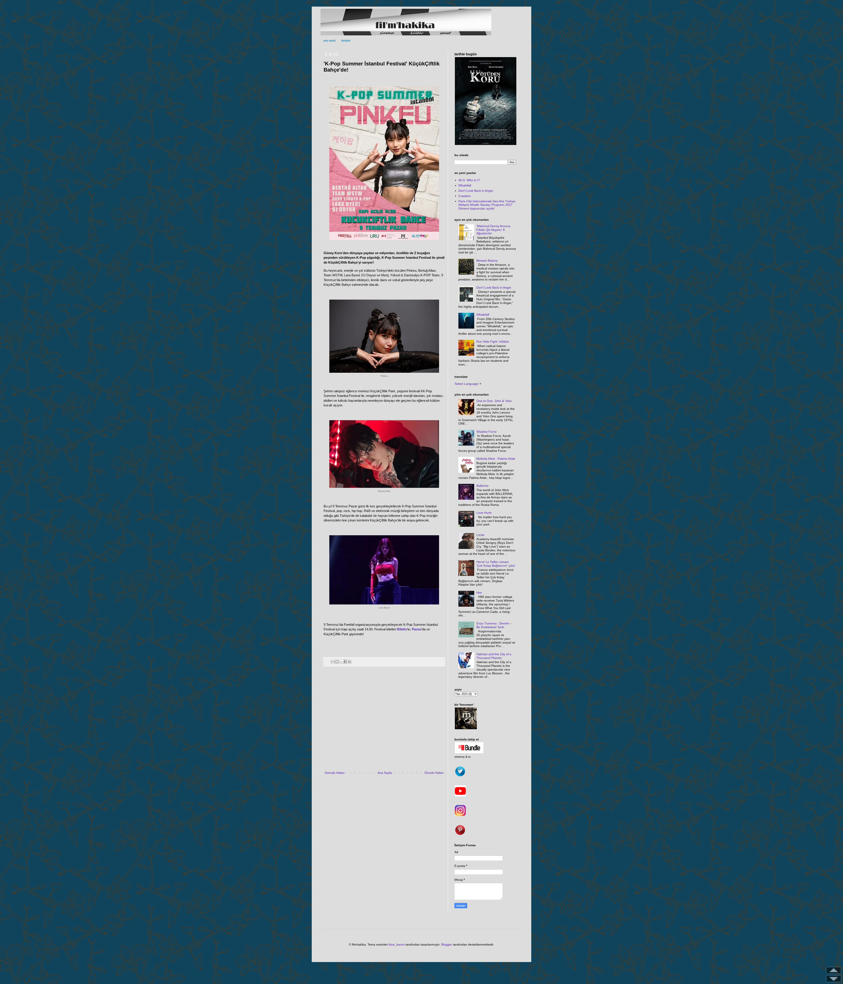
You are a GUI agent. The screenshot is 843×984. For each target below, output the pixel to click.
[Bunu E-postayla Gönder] (333, 661)
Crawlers (464, 196)
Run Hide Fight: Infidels (492, 341)
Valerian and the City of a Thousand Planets (493, 656)
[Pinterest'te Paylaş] (349, 661)
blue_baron (397, 944)
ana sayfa (329, 40)
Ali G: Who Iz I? (469, 180)
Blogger (446, 944)
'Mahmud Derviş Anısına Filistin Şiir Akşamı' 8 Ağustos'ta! (493, 229)
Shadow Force (486, 431)
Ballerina (482, 485)
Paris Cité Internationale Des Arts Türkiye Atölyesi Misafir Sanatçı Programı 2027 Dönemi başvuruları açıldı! (486, 204)
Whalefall (464, 185)
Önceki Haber (434, 772)
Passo (416, 629)
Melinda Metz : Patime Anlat (495, 458)
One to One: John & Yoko (494, 401)
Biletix (402, 629)
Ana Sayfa (385, 772)
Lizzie (480, 535)
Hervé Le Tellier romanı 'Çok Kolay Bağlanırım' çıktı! (495, 563)
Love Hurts (484, 512)
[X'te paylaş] (341, 661)
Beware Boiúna (486, 260)
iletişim (345, 40)
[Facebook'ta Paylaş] (345, 661)
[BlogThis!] (337, 661)
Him (479, 592)
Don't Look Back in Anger (475, 190)
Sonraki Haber (335, 772)
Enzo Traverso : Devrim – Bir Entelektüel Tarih (494, 625)
